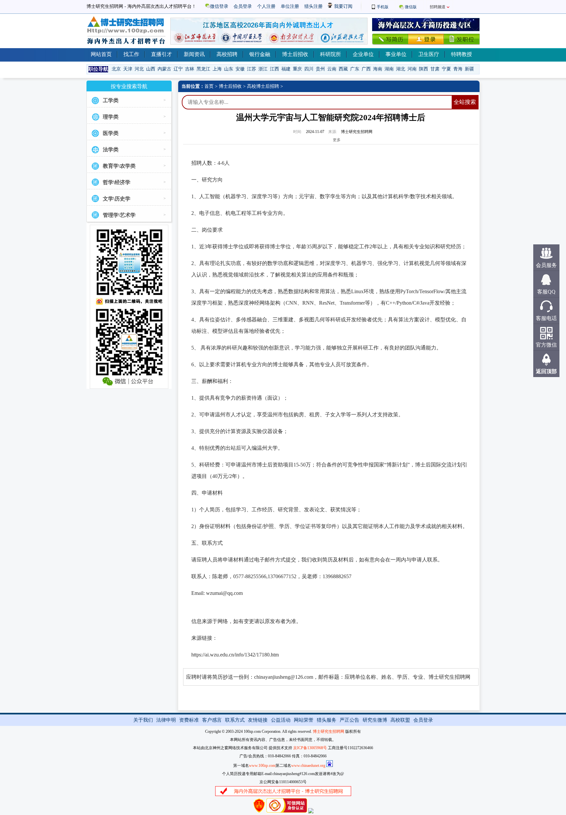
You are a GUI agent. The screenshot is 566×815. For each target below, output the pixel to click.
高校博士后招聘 (263, 86)
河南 (412, 68)
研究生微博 (375, 720)
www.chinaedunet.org (308, 765)
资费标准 (189, 720)
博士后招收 (295, 54)
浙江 (263, 68)
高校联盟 (400, 720)
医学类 (111, 133)
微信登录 (219, 6)
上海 (217, 68)
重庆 (297, 68)
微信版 (411, 7)
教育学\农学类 (119, 166)
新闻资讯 (194, 54)
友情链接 (258, 720)
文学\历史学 (116, 198)
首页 (209, 86)
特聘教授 (461, 54)
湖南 (389, 68)
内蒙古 (164, 68)
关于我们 (143, 720)
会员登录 (243, 6)
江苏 (251, 68)
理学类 (111, 117)
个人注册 (266, 6)
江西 (274, 68)
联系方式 (235, 720)
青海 (457, 68)
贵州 (320, 68)
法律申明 (166, 720)
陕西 (423, 68)
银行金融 (259, 54)
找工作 (131, 54)
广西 (366, 68)
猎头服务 (326, 720)
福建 (286, 68)
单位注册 (290, 6)
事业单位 (396, 54)
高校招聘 (227, 54)
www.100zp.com (262, 765)
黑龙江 (203, 68)
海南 (377, 68)
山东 (228, 68)
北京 (116, 68)
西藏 (343, 68)
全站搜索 (465, 102)
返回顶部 (546, 371)
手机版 (382, 7)
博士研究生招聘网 (328, 731)
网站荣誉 (303, 720)
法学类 (111, 149)
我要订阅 (342, 6)
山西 (150, 68)
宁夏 (446, 68)
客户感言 (212, 720)
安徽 (240, 68)
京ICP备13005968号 (310, 748)
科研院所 (330, 54)
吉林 (189, 68)
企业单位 (363, 54)
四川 (308, 68)
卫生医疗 (428, 54)
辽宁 (178, 68)
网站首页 (101, 54)
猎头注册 (313, 6)
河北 (139, 68)
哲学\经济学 (116, 182)
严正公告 (349, 720)
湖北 (400, 68)
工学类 (111, 100)
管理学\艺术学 (119, 215)
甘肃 (435, 68)
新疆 (469, 68)
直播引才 (161, 54)
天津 (127, 68)
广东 (354, 68)
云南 (331, 68)
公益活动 (281, 720)
